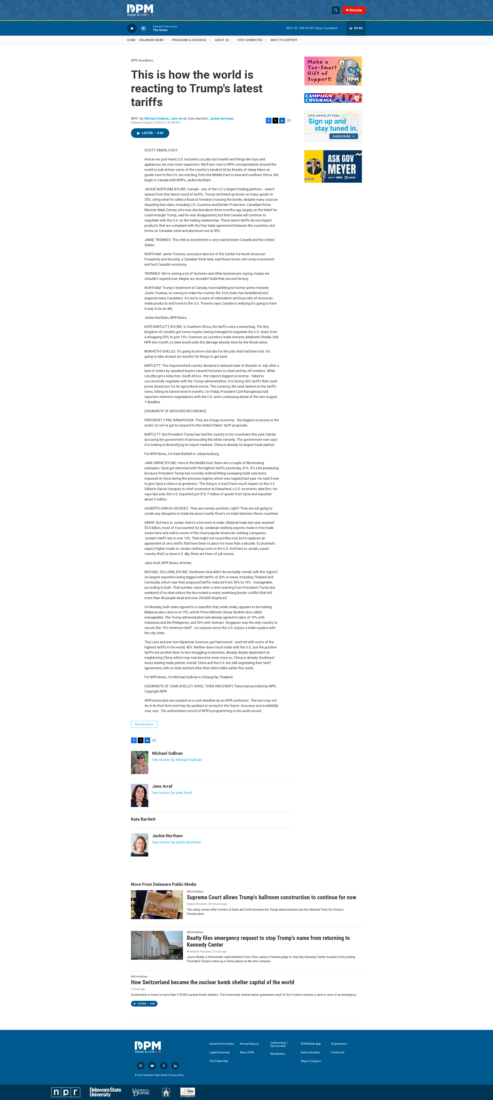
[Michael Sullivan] (139, 762)
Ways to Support (284, 40)
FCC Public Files (219, 1061)
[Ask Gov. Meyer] (333, 166)
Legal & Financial (220, 1052)
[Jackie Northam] (139, 844)
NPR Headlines (142, 60)
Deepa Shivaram (197, 903)
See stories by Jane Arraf (172, 792)
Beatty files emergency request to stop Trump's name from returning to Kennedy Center (268, 941)
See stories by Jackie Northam (176, 842)
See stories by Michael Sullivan (177, 759)
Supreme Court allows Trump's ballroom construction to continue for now (271, 897)
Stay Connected (249, 40)
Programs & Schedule (189, 40)
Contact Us (338, 1052)
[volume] (143, 28)
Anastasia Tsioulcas (199, 951)
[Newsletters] (333, 126)
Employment (339, 1043)
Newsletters (277, 1053)
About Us (222, 40)
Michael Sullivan (156, 118)
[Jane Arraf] (139, 795)
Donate (355, 10)
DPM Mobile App (311, 1043)
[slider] (149, 28)
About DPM (247, 1052)
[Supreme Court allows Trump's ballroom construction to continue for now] (157, 904)
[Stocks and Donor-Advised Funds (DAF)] (333, 71)
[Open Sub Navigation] (166, 40)
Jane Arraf (178, 118)
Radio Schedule (310, 1052)
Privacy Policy (176, 1075)
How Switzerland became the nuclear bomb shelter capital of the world (212, 982)
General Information (222, 1043)
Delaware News (151, 40)
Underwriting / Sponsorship (279, 1044)
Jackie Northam (222, 118)
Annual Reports (249, 1043)
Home (131, 40)
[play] (132, 28)
